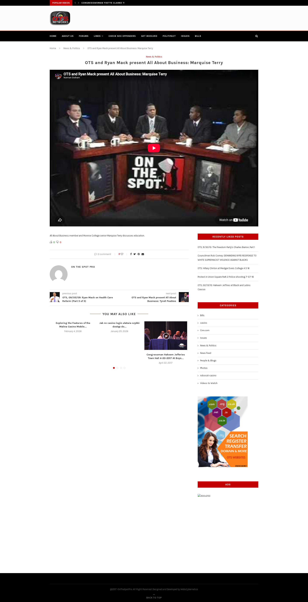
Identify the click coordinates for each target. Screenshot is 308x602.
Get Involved (149, 36)
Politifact (169, 36)
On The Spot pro (83, 266)
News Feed (205, 353)
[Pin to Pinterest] (139, 254)
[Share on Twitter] (135, 254)
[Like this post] (124, 254)
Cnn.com (204, 330)
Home (53, 36)
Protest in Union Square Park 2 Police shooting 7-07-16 (226, 276)
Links (97, 36)
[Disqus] (119, 419)
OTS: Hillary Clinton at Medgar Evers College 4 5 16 (224, 268)
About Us (68, 36)
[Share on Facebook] (131, 254)
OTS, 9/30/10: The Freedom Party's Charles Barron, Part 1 (226, 247)
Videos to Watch (208, 383)
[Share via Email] (143, 254)
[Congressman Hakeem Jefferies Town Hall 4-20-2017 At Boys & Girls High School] (165, 335)
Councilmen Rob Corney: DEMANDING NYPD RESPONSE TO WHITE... (121, 3)
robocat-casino (208, 375)
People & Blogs (208, 360)
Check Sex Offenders (122, 36)
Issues (185, 36)
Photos (203, 368)
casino (203, 323)
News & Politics (71, 48)
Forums (84, 36)
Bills (198, 36)
